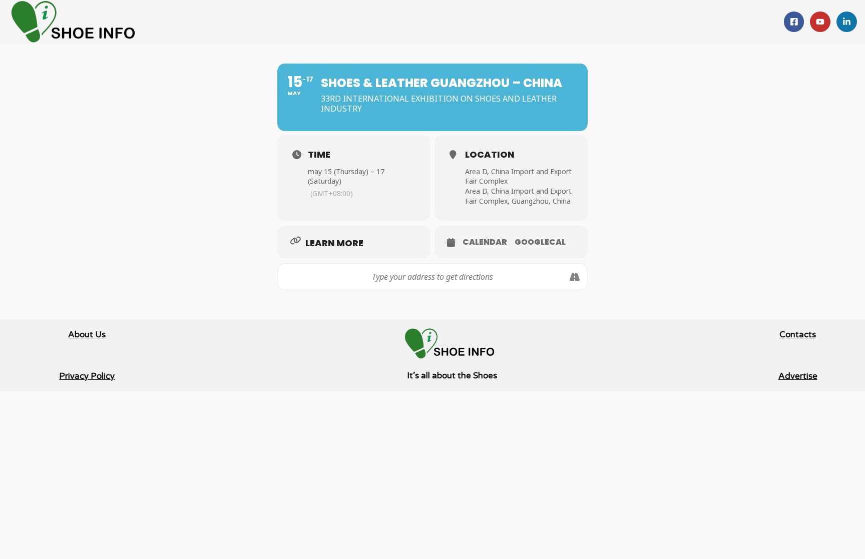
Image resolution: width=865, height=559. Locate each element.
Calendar (485, 242)
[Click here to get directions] (574, 277)
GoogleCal (540, 242)
